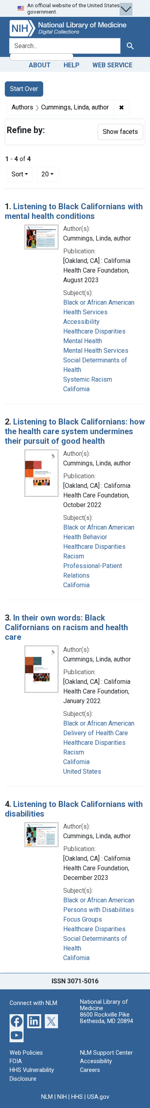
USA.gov (98, 1097)
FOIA (16, 1061)
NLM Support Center (106, 1052)
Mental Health (82, 341)
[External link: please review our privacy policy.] (17, 1020)
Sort (17, 174)
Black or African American (98, 302)
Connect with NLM (33, 1003)
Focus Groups (82, 919)
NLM (47, 1097)
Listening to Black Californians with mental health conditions (74, 211)
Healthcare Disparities (94, 331)
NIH (62, 1097)
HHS (77, 1097)
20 (50, 174)
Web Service (112, 65)
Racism (73, 556)
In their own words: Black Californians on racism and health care (66, 627)
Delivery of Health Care (95, 733)
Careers (90, 1070)
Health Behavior (85, 537)
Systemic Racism (87, 379)
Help (72, 65)
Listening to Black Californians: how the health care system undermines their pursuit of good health (75, 431)
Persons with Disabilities (98, 910)
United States (82, 771)
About (40, 65)
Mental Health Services (95, 350)
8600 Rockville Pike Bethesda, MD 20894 (106, 1018)
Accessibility (96, 1061)
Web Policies (26, 1052)
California (76, 389)
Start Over (24, 89)
